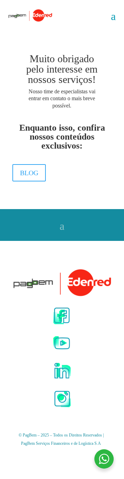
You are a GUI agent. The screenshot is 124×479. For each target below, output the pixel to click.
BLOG (29, 173)
